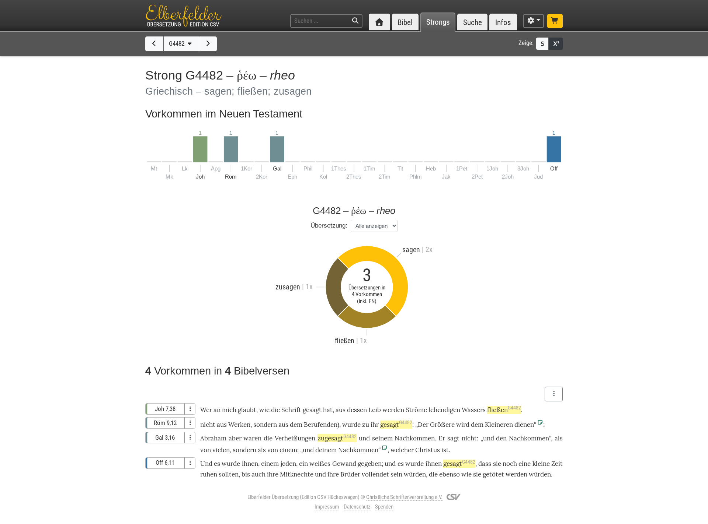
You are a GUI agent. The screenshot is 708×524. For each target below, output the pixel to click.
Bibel (405, 22)
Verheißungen (295, 438)
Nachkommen (415, 438)
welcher (402, 450)
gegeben (370, 464)
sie (497, 464)
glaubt (247, 410)
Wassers (474, 410)
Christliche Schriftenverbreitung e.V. (404, 497)
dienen (524, 425)
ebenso (449, 474)
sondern (265, 425)
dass (484, 464)
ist (445, 450)
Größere (442, 425)
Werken (239, 425)
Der (423, 425)
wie (264, 410)
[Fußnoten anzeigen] (556, 44)
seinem (382, 438)
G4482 (177, 43)
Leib (374, 410)
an (217, 410)
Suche (472, 22)
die (268, 438)
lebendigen (444, 410)
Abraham (213, 438)
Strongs (438, 22)
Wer (206, 410)
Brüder (350, 474)
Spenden (384, 506)
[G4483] (208, 43)
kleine (541, 464)
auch (258, 474)
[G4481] (154, 43)
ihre (272, 474)
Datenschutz (357, 506)
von (205, 450)
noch (510, 464)
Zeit (557, 464)
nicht (207, 425)
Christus (427, 450)
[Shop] (555, 21)
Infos (503, 22)
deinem (326, 450)
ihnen (250, 464)
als (559, 438)
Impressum (327, 506)
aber (235, 438)
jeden (288, 464)
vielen (221, 450)
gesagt (312, 410)
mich (229, 410)
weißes (319, 464)
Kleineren (499, 425)
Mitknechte (296, 474)
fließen (504, 410)
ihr (375, 425)
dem (296, 425)
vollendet (375, 474)
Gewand (344, 464)
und (364, 438)
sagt (453, 438)
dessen (357, 410)
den (501, 438)
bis (246, 474)
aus (341, 410)
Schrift (291, 410)
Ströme (416, 410)
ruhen (208, 474)
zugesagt (337, 438)
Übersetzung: (328, 225)
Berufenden (320, 425)
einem (288, 450)
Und (206, 464)
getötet (493, 474)
